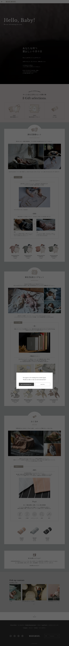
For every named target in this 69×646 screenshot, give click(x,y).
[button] (26, 384)
